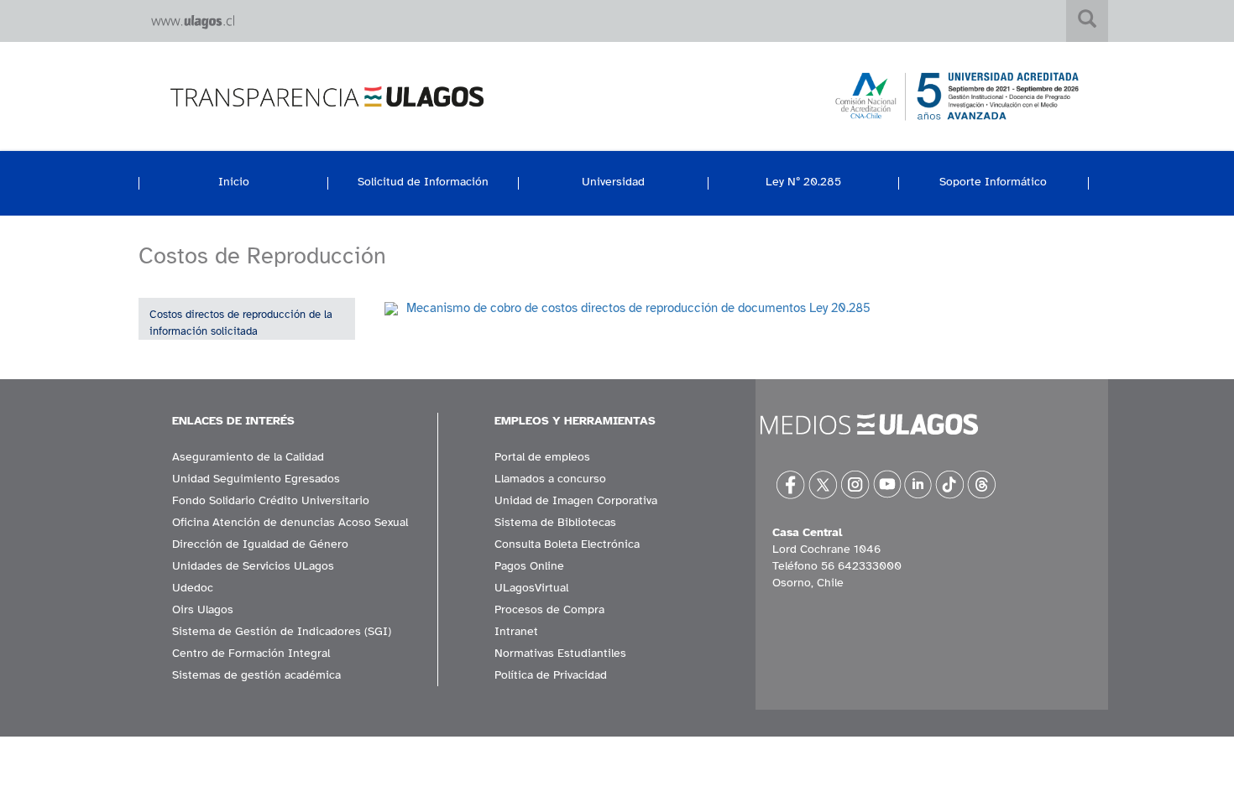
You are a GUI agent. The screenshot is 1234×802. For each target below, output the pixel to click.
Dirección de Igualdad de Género (260, 544)
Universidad (613, 181)
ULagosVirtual (531, 588)
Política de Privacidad (550, 675)
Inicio (233, 181)
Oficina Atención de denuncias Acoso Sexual (290, 522)
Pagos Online (529, 566)
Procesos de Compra (549, 609)
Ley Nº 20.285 (803, 181)
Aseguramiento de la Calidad (248, 457)
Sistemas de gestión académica (256, 675)
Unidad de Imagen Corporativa (575, 500)
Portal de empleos (542, 457)
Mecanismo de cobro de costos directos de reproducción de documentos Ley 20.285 (638, 307)
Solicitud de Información (423, 181)
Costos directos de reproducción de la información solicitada (240, 323)
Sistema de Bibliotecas (555, 522)
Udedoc (192, 588)
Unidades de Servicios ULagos (253, 566)
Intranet (516, 631)
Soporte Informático (993, 181)
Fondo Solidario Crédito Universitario (270, 500)
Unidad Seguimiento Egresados (256, 478)
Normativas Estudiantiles (560, 653)
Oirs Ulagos (202, 609)
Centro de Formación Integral (251, 653)
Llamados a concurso (550, 478)
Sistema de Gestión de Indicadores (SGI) (281, 631)
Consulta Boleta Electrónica (567, 544)
